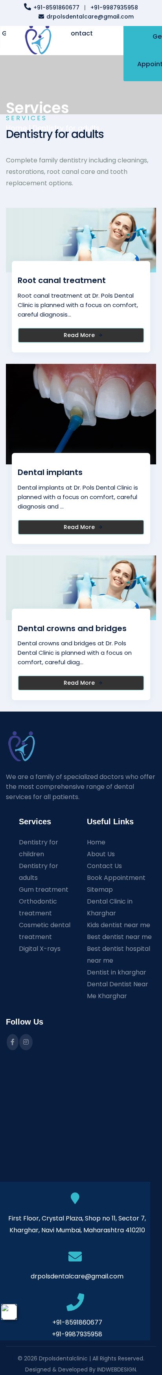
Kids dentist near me (118, 925)
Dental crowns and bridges (72, 628)
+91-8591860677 (56, 7)
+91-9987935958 (114, 7)
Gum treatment (43, 889)
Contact (79, 33)
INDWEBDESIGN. (117, 1369)
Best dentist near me (119, 936)
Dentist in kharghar (116, 972)
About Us (101, 854)
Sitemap (100, 889)
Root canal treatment (62, 280)
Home (96, 842)
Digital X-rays (40, 948)
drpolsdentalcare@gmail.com (90, 16)
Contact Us (104, 865)
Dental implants (50, 472)
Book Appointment (116, 877)
